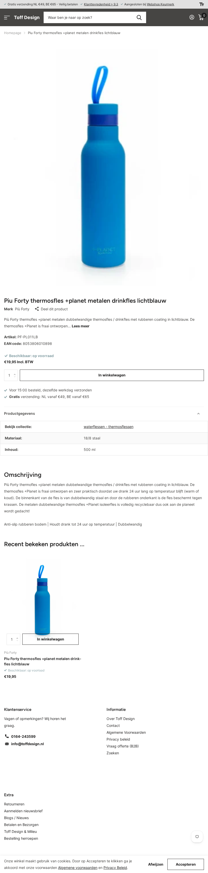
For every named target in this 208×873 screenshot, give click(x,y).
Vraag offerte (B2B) (123, 746)
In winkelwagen (112, 375)
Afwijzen (155, 864)
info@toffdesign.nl (27, 744)
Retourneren (14, 804)
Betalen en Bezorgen (21, 824)
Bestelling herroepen (21, 838)
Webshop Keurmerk (160, 4)
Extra (8, 794)
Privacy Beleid (115, 867)
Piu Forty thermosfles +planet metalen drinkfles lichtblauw (42, 661)
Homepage (12, 33)
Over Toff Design (121, 718)
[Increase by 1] (15, 371)
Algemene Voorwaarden (126, 732)
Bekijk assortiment (7, 17)
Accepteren (186, 864)
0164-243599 (23, 736)
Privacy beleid (118, 739)
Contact (113, 725)
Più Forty (22, 309)
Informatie (116, 709)
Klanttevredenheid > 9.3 (101, 4)
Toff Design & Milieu (20, 831)
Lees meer (81, 326)
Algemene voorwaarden (77, 867)
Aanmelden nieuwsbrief (23, 811)
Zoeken (139, 17)
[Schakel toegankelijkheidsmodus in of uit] (201, 4)
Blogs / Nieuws (16, 818)
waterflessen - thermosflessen (108, 426)
